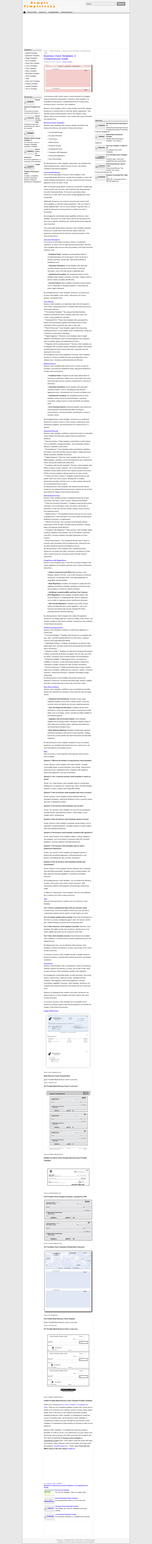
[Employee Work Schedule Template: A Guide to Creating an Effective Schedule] (29, 133)
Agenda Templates (31, 53)
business (49, 1483)
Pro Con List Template (62, 1490)
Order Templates (31, 76)
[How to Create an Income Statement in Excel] (29, 151)
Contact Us (42, 12)
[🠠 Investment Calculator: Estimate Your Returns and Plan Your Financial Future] (49, 1516)
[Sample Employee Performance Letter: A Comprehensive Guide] (29, 168)
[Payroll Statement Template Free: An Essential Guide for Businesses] (29, 101)
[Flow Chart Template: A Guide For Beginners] (100, 147)
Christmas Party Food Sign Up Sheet (66, 1506)
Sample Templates (55, 51)
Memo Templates (31, 71)
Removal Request (66, 12)
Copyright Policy (53, 12)
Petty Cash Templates (33, 81)
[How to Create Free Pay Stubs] (29, 118)
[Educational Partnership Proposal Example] (100, 125)
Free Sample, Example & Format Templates (81, 1542)
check (54, 1483)
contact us (71, 1448)
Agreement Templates (32, 55)
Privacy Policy (32, 12)
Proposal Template (32, 84)
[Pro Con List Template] (49, 1495)
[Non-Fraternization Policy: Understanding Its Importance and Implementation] (49, 1501)
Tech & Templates (31, 89)
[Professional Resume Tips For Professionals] (100, 167)
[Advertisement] (76, 31)
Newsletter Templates (33, 73)
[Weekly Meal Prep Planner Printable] (100, 136)
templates (59, 1483)
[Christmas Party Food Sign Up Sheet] (49, 1508)
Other (27, 78)
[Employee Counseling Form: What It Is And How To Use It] (100, 177)
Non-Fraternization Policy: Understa (66, 1498)
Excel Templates (31, 61)
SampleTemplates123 (61, 1446)
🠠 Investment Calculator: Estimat (65, 1514)
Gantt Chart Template (32, 63)
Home (46, 51)
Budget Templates (31, 58)
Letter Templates (31, 68)
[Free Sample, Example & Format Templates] (39, 9)
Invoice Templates (31, 66)
